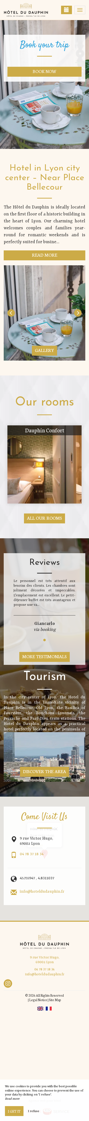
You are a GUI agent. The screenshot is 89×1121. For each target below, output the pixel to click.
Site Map (55, 999)
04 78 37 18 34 (32, 854)
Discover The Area (44, 771)
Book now (45, 71)
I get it (14, 1111)
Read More (44, 255)
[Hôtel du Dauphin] (28, 10)
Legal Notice (38, 999)
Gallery (44, 350)
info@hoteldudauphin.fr (42, 891)
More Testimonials (44, 656)
